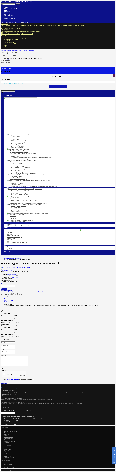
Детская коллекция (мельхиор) (33, 204)
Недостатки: (4, 349)
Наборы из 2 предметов (16, 208)
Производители (5, 31)
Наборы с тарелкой (15, 211)
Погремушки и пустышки (17, 164)
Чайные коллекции (15, 177)
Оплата (6, 7)
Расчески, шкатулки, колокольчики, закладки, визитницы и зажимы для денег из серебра (34, 186)
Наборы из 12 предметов (16, 145)
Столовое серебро (8, 95)
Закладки (19, 34)
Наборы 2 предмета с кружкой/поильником (21, 172)
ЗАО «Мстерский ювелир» (14, 237)
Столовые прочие (8, 187)
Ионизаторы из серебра (16, 183)
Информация (4, 24)
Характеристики (8, 300)
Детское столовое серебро (29, 160)
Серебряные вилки (15, 137)
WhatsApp (6, 45)
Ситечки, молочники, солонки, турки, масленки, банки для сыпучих (28, 203)
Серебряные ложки (15, 136)
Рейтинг (3, 367)
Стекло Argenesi (21, 214)
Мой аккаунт (4, 32)
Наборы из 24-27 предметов (17, 146)
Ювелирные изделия (9, 223)
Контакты (3, 28)
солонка (26, 291)
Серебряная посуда (24, 149)
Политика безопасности (10, 17)
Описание (6, 298)
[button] (114, 455)
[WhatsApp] (1, 406)
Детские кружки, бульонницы (18, 206)
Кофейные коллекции (16, 176)
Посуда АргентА (8, 291)
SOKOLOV (10, 234)
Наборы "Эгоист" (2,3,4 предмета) (19, 190)
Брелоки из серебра (15, 184)
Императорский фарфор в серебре (36, 174)
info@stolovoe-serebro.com (11, 39)
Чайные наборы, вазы (16, 199)
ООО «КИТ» (10, 241)
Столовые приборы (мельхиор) (33, 189)
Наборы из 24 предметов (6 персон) (19, 194)
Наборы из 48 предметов (16, 147)
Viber (5, 48)
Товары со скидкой (35, 31)
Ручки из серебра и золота (17, 181)
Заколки (15, 224)
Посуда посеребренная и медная (34, 196)
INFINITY (13, 216)
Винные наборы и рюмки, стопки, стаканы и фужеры (24, 200)
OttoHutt (9, 232)
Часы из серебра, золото (27, 226)
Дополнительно (5, 29)
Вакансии (6, 20)
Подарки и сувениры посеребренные (38, 213)
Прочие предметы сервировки (18, 140)
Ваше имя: (3, 340)
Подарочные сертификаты (16, 31)
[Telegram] (2, 406)
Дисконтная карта (8, 15)
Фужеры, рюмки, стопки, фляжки (19, 152)
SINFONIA (13, 218)
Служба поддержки (6, 26)
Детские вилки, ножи (16, 163)
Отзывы (6, 254)
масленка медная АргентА (36, 291)
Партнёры (26, 31)
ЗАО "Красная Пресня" (13, 235)
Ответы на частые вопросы (11, 8)
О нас (5, 10)
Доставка (6, 12)
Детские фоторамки (15, 207)
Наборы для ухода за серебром (18, 221)
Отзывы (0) (7, 301)
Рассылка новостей (27, 34)
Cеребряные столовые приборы (34, 135)
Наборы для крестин (15, 170)
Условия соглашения (9, 18)
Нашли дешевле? (8, 14)
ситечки (16, 291)
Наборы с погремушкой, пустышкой (20, 169)
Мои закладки (7, 466)
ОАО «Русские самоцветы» (14, 239)
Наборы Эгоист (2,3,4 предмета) (18, 142)
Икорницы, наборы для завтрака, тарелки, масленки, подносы (27, 153)
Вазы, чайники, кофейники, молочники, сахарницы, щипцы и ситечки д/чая (30, 157)
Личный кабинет (8, 463)
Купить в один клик (6, 290)
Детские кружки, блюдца (17, 166)
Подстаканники (14, 156)
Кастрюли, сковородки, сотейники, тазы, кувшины (24, 201)
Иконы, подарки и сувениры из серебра (40, 180)
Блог (5, 252)
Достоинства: (4, 344)
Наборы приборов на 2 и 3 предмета (20, 167)
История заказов (12, 34)
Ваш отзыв (3, 355)
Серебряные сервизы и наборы (18, 179)
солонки (21, 291)
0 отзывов (3, 268)
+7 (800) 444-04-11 (9, 41)
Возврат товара (10, 28)
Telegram (6, 46)
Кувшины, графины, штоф (17, 150)
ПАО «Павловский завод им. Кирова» (17, 242)
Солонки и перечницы (16, 154)
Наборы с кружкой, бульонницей (19, 210)
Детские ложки (14, 162)
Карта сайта (18, 28)
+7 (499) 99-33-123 (9, 42)
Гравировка (7, 11)
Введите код (5, 370)
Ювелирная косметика (27, 220)
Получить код (58, 87)
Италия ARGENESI (12, 238)
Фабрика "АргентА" (12, 244)
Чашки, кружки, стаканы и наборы (19, 159)
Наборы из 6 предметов (16, 143)
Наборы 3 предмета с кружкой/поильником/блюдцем (24, 173)
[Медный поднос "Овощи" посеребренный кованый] (15, 267)
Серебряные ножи (15, 139)
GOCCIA (12, 217)
